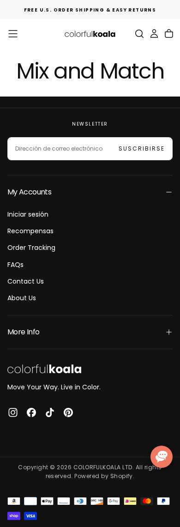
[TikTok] (49, 412)
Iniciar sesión (27, 214)
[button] (12, 33)
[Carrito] (168, 33)
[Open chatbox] (161, 457)
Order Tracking (31, 247)
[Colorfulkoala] (44, 369)
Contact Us (25, 281)
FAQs (15, 264)
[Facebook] (31, 412)
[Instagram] (12, 412)
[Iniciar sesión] (154, 33)
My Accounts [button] (29, 192)
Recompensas (30, 231)
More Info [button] (23, 332)
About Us (21, 298)
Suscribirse (142, 148)
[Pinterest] (68, 412)
